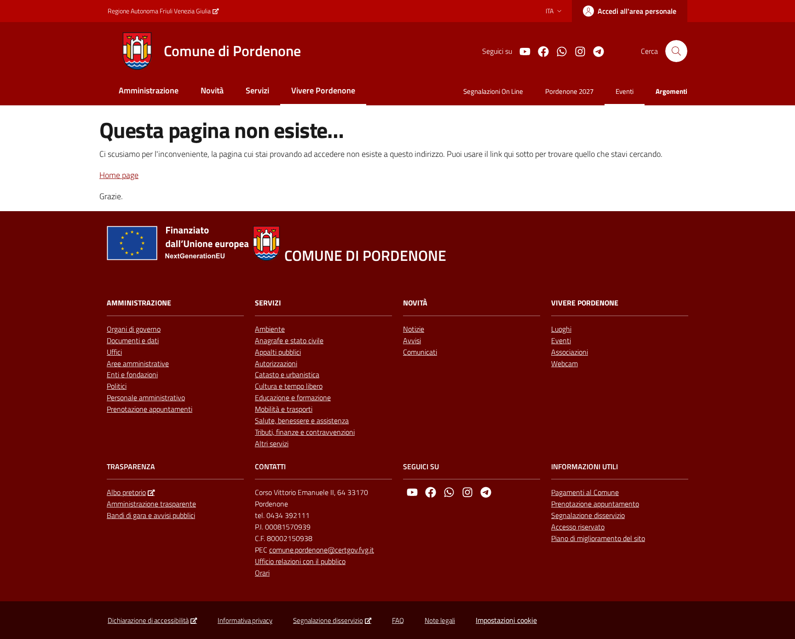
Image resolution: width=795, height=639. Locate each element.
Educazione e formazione (293, 397)
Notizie (413, 328)
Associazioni (569, 351)
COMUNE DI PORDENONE (365, 256)
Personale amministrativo (146, 397)
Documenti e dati (133, 340)
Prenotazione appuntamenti (149, 408)
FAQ (398, 620)
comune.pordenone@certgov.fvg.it (321, 549)
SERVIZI (268, 303)
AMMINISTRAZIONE (139, 303)
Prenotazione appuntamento (595, 503)
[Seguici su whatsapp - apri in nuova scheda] (558, 50)
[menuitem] (149, 91)
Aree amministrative (138, 363)
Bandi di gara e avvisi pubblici (151, 515)
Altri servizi (271, 443)
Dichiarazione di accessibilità (148, 620)
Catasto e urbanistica (287, 374)
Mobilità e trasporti (283, 408)
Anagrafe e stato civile (289, 340)
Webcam (564, 363)
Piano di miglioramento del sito (598, 538)
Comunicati (420, 351)
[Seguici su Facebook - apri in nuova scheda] (539, 50)
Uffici (114, 351)
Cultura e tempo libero (289, 385)
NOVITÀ (415, 303)
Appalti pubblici (278, 351)
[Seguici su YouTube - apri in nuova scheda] (521, 50)
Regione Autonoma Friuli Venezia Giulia (159, 11)
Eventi (561, 340)
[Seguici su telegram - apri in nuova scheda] (595, 50)
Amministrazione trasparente (151, 503)
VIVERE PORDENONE (584, 303)
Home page (118, 175)
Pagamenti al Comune (585, 492)
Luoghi (561, 328)
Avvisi (412, 340)
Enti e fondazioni (132, 374)
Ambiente (270, 328)
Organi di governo (134, 328)
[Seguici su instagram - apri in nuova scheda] (576, 50)
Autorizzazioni (276, 363)
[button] (676, 51)
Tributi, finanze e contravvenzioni (305, 432)
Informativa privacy (245, 620)
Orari (262, 572)
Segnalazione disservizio (588, 515)
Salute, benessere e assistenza (302, 420)
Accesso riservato (578, 526)
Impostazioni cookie (506, 620)
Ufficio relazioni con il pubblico (300, 561)
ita (549, 11)
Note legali (440, 620)
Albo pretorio (126, 492)
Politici (117, 385)
